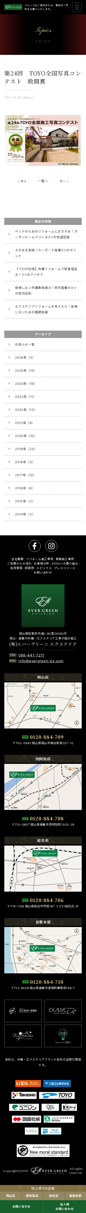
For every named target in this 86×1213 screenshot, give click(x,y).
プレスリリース (64, 568)
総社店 (53, 1196)
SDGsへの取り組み (65, 563)
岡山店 (10, 1196)
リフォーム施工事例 (40, 559)
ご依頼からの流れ (19, 563)
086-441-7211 (31, 655)
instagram (51, 546)
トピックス (44, 568)
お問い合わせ (21, 1206)
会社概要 (17, 559)
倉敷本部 (75, 1196)
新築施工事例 (65, 559)
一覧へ (42, 180)
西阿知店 (32, 1196)
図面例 (29, 568)
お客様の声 (41, 563)
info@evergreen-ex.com (41, 661)
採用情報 (16, 568)
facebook (35, 546)
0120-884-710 (47, 981)
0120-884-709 (47, 736)
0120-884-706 (47, 900)
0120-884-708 (47, 818)
